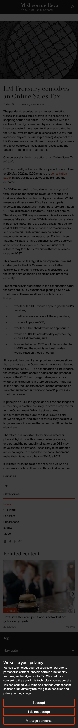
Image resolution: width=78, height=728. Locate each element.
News (7, 504)
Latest (14, 17)
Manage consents (39, 720)
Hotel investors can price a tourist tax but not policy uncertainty (34, 619)
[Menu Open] (5, 7)
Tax (5, 485)
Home (3, 17)
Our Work (9, 509)
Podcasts (9, 515)
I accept (39, 702)
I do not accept (39, 711)
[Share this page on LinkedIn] (5, 541)
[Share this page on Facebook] (15, 541)
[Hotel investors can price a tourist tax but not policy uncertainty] (39, 586)
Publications (11, 521)
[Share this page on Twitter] (10, 541)
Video (7, 533)
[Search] (72, 7)
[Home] (39, 7)
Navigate (10, 650)
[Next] (73, 594)
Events (7, 527)
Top (6, 638)
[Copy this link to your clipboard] (20, 541)
